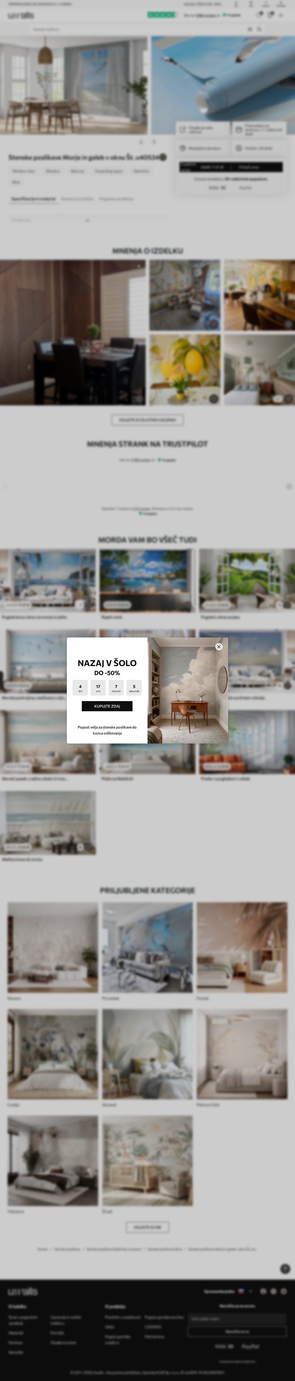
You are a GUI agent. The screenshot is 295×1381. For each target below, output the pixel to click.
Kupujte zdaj (107, 706)
